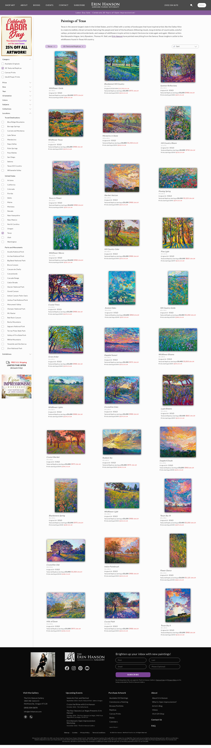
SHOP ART (10, 5)
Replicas (112, 710)
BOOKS (36, 5)
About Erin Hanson (160, 698)
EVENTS (49, 5)
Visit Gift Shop (158, 714)
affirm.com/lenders (172, 738)
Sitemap (66, 732)
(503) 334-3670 (171, 5)
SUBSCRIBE (79, 5)
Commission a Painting (118, 702)
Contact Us (156, 719)
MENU (201, 5)
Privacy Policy (172, 680)
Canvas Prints (115, 714)
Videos (155, 710)
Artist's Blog (157, 706)
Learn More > (113, 727)
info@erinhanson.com (33, 711)
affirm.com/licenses (79, 741)
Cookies (74, 732)
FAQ (153, 725)
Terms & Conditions (98, 732)
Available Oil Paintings (118, 698)
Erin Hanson (117, 36)
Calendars (113, 722)
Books (112, 718)
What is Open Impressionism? (164, 702)
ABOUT (24, 5)
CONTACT (63, 5)
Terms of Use (160, 680)
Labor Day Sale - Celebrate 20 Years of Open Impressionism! (105, 13)
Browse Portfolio (116, 706)
